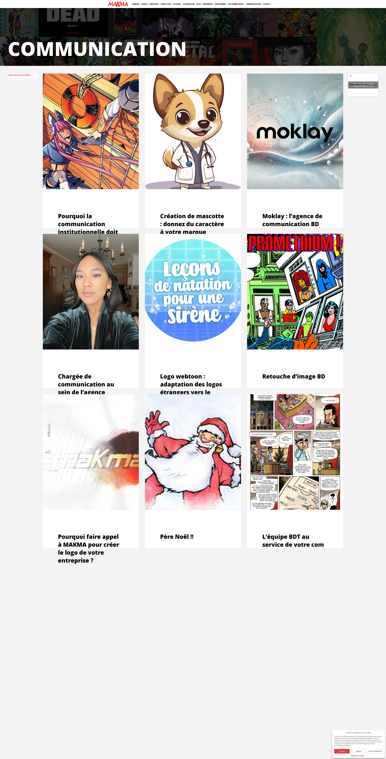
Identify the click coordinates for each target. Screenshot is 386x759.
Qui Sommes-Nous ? (236, 4)
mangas (135, 4)
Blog (199, 4)
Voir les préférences (375, 751)
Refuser (358, 751)
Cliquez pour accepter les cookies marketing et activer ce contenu (363, 85)
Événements (208, 4)
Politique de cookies (357, 755)
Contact (267, 4)
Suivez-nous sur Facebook (19, 75)
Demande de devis (253, 4)
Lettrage (177, 4)
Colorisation (189, 4)
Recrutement (220, 4)
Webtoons (153, 4)
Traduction (166, 4)
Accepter (342, 751)
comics (144, 4)
